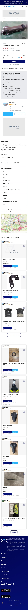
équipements (9, 3)
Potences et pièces (15, 19)
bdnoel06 (12, 102)
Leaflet (12, 231)
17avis (17, 104)
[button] (3, 216)
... (1, 19)
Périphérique (6, 19)
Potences (23, 19)
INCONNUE (6, 174)
